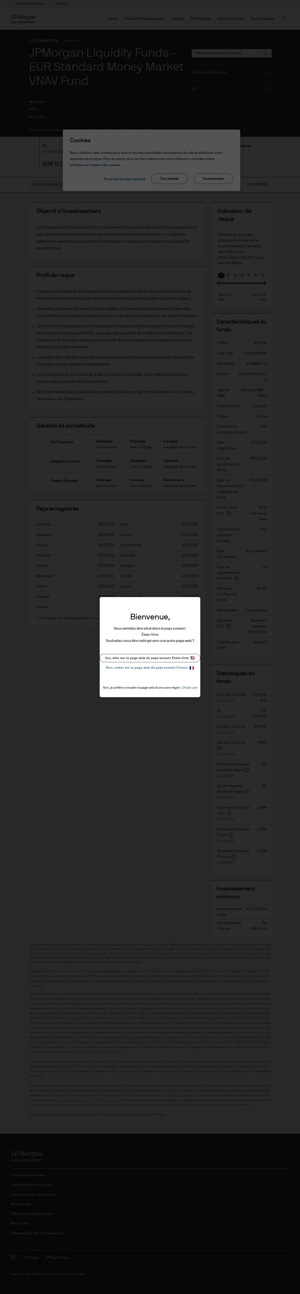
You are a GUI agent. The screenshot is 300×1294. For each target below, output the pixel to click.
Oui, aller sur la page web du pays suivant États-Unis (147, 658)
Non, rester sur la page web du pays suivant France (147, 667)
